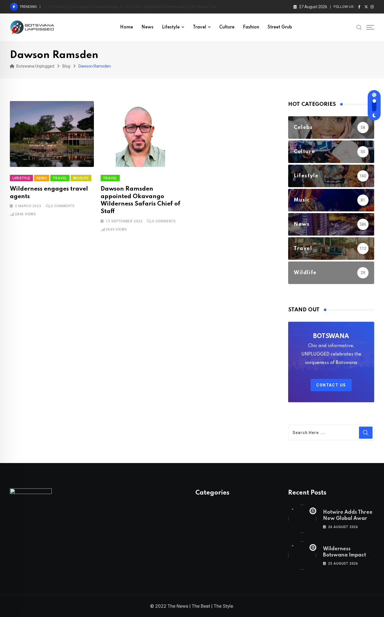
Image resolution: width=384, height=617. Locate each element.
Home (126, 27)
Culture (226, 27)
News (147, 27)
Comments (63, 206)
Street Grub (280, 27)
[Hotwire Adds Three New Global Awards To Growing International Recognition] (302, 519)
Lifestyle (171, 27)
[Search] (359, 27)
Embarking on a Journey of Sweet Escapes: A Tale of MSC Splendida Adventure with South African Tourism (135, 7)
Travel (199, 27)
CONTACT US (331, 385)
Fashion (251, 27)
